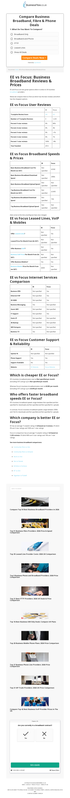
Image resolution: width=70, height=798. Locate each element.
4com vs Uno (18, 457)
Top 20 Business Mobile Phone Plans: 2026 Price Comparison (34, 643)
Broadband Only (21, 34)
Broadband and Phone (24, 39)
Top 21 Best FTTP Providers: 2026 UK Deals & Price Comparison (30, 599)
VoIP (23, 249)
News (23, 784)
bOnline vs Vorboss (20, 466)
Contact (28, 784)
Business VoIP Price (18, 254)
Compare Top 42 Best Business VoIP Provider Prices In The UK (34, 710)
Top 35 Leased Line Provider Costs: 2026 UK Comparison (33, 554)
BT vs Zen (17, 471)
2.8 (46, 114)
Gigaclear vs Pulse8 (20, 475)
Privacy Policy (36, 784)
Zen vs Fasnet (18, 461)
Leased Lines (19, 47)
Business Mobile (16, 266)
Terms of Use (44, 784)
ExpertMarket (37, 62)
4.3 (54, 114)
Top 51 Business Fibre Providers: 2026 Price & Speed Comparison (31, 532)
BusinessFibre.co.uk (35, 4)
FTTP (16, 43)
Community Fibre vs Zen (22, 447)
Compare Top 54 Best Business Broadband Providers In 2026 (34, 509)
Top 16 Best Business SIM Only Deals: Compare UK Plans (33, 622)
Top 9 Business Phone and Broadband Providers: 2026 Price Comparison (34, 576)
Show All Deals (20, 52)
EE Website (34, 367)
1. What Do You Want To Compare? (26, 29)
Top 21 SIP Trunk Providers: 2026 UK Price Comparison (32, 688)
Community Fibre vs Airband (23, 452)
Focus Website (50, 367)
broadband (14, 92)
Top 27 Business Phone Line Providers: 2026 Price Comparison (30, 665)
